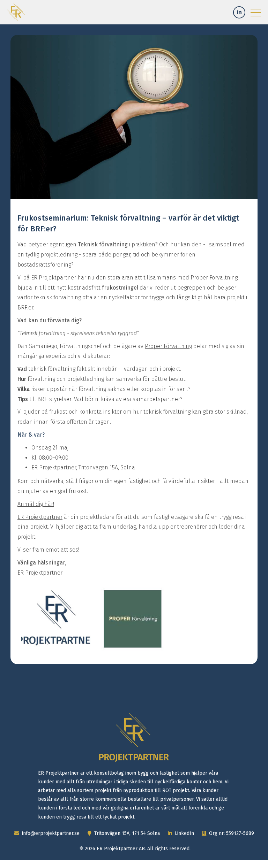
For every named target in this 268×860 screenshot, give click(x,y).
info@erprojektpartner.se (50, 833)
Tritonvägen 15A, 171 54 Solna (126, 833)
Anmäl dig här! (35, 504)
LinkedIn (183, 833)
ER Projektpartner (53, 277)
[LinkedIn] (239, 12)
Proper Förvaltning (214, 277)
